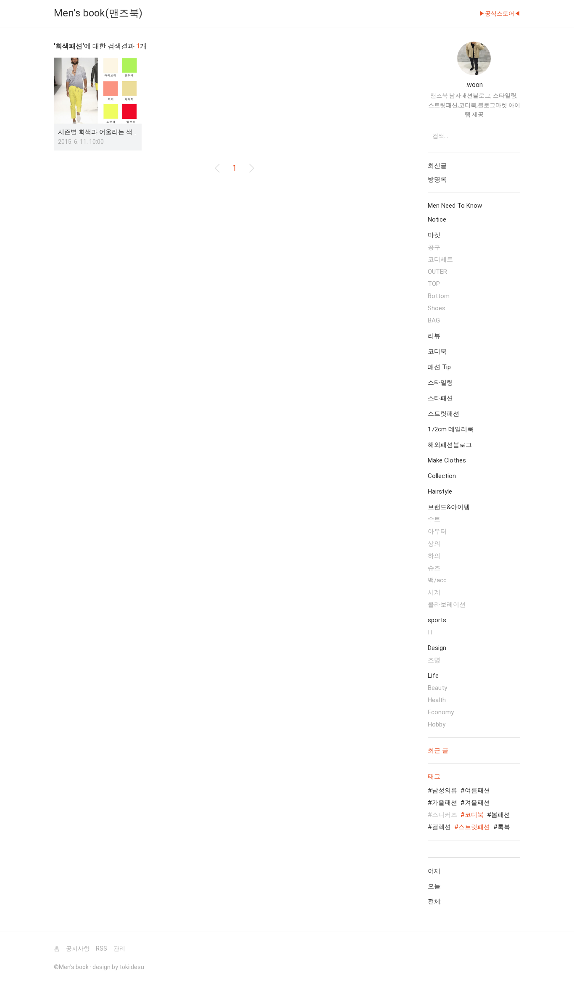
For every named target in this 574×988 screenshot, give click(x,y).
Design (437, 648)
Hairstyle (440, 491)
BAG (434, 320)
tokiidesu (131, 967)
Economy (441, 712)
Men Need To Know (455, 205)
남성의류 (444, 790)
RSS (101, 948)
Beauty (437, 688)
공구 (434, 247)
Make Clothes (447, 460)
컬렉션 (441, 827)
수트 (434, 519)
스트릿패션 (443, 413)
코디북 (437, 351)
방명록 (437, 179)
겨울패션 (477, 802)
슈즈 (434, 568)
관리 (119, 948)
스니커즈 (444, 815)
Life (433, 675)
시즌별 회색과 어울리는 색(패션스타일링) (116, 132)
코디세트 (440, 259)
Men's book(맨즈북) (98, 13)
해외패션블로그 (450, 445)
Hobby (436, 724)
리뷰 (434, 336)
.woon (474, 85)
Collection (442, 476)
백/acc (437, 580)
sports (437, 620)
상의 (434, 543)
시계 (434, 592)
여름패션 (477, 790)
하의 (434, 556)
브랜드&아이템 (449, 507)
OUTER (437, 271)
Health (437, 700)
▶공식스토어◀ (499, 13)
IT (431, 632)
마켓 (434, 235)
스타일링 (440, 382)
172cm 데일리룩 (451, 429)
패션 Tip (439, 367)
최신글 (437, 165)
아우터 (437, 531)
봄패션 (500, 815)
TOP (434, 284)
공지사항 (78, 948)
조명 (434, 660)
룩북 (504, 827)
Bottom (439, 296)
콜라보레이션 (447, 604)
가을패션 (444, 802)
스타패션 (440, 398)
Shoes (436, 308)
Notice (437, 219)
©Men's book (71, 967)
